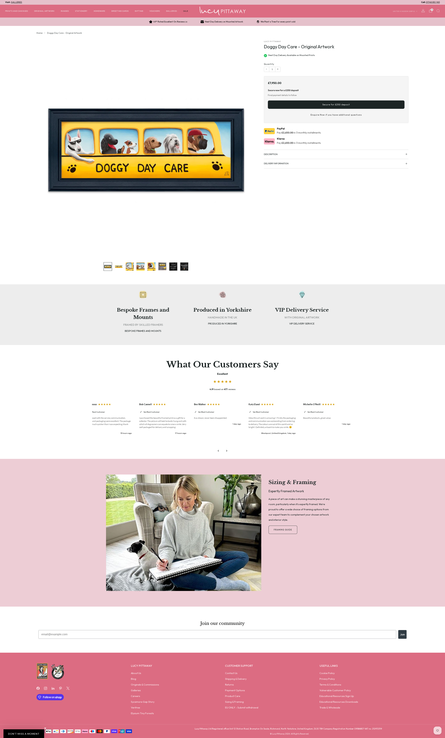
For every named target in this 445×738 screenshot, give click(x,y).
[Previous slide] (43, 149)
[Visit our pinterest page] (60, 688)
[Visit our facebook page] (38, 688)
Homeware (99, 11)
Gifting (139, 11)
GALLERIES (16, 2)
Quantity (269, 64)
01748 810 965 (433, 2)
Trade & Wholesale (329, 707)
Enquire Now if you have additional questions (336, 114)
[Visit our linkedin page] (53, 688)
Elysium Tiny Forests (142, 713)
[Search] (438, 11)
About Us (136, 673)
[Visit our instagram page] (45, 688)
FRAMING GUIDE (283, 529)
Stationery (81, 11)
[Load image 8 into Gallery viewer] (184, 266)
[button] (23, 733)
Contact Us (231, 673)
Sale (185, 11)
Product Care (232, 696)
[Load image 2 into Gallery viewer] (119, 266)
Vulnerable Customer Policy (335, 690)
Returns (229, 684)
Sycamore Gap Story (142, 701)
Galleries (171, 11)
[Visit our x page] (68, 688)
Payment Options (235, 690)
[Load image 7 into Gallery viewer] (173, 266)
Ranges (65, 11)
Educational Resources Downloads (338, 701)
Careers (135, 696)
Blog (133, 678)
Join (402, 634)
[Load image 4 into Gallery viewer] (140, 266)
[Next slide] (248, 149)
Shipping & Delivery (235, 678)
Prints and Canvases (16, 11)
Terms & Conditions (330, 684)
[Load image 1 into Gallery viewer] (108, 266)
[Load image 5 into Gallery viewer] (151, 266)
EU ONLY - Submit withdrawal (241, 707)
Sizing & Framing (234, 701)
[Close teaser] (45, 728)
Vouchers (154, 11)
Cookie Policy (327, 673)
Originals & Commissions (145, 684)
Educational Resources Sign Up (336, 696)
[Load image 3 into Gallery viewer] (130, 266)
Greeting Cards (120, 11)
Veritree (135, 707)
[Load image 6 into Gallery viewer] (162, 266)
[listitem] (168, 22)
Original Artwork (44, 11)
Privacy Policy (327, 678)
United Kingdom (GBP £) (404, 11)
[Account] (423, 11)
